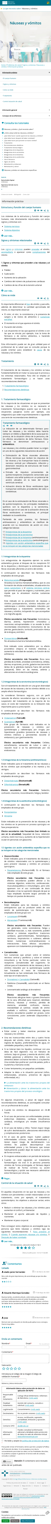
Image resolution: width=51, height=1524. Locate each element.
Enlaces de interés (6, 194)
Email (37, 1343)
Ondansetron (10, 718)
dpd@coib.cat (23, 1426)
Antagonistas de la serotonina (14, 152)
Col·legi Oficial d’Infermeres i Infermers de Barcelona (30, 1479)
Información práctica (15, 67)
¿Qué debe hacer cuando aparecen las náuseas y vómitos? (23, 136)
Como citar (26, 194)
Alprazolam (12, 920)
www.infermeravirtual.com (28, 1436)
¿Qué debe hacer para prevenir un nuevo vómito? (20, 140)
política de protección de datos (35, 1440)
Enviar (7, 1461)
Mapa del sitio (26, 1486)
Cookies (31, 1483)
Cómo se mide (8, 90)
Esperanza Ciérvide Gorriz (9, 185)
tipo (28, 304)
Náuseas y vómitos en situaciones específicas (20, 170)
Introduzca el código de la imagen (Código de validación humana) (21, 1375)
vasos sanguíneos (12, 588)
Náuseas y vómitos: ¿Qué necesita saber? (19, 129)
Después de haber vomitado (13, 1237)
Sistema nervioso (12, 226)
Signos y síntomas (9, 84)
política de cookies (8, 1517)
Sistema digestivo (12, 230)
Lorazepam (12, 916)
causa (39, 350)
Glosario (36, 1486)
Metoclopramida (11, 580)
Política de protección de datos (16, 1483)
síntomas (18, 249)
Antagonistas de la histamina (13, 155)
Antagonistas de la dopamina (13, 150)
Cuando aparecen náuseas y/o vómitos (29, 1234)
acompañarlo (7, 252)
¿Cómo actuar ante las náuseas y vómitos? (19, 133)
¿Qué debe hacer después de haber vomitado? (19, 138)
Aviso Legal (40, 1483)
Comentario (7, 1352)
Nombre (5, 1343)
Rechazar (15, 1521)
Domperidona (10, 638)
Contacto (45, 1486)
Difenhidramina (11, 784)
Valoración (6, 1365)
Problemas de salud (14, 65)
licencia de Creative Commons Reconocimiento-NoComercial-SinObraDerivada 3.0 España (23, 1497)
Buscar (25, 1489)
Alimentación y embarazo (12, 164)
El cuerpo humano (9, 78)
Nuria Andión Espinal (7, 180)
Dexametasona (14, 870)
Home (3, 65)
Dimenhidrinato (11, 780)
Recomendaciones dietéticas (13, 145)
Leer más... (7, 236)
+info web (33, 1398)
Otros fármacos (9, 159)
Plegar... (6, 1178)
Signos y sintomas (29, 65)
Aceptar (5, 1521)
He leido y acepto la (25, 1442)
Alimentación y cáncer (11, 166)
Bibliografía (17, 194)
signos (9, 249)
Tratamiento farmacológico (13, 147)
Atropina (8, 816)
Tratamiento (7, 96)
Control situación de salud (12, 101)
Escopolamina (10, 812)
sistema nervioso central (37, 588)
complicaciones (39, 252)
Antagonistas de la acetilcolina (14, 157)
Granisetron (9, 721)
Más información (28, 1521)
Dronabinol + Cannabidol (18, 979)
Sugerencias (7, 1486)
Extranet (16, 1486)
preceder (35, 249)
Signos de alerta (9, 162)
